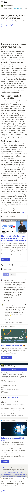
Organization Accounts (8, 476)
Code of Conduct (10, 322)
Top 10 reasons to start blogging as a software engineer (13, 402)
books (3, 21)
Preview (13, 274)
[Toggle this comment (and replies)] (2, 283)
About (23, 476)
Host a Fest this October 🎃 (13, 345)
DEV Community (6, 467)
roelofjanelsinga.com (17, 8)
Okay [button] (4, 490)
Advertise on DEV (22, 474)
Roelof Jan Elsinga (9, 5)
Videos (21, 472)
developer (15, 21)
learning (8, 21)
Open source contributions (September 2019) (12, 409)
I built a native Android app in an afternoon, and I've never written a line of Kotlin (13, 238)
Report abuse (19, 322)
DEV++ (17, 472)
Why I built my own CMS (12, 414)
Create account (22, 2)
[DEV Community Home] (5, 2)
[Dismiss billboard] (26, 478)
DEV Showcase (17, 476)
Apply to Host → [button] (6, 357)
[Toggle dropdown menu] (26, 217)
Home (5, 472)
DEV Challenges (11, 472)
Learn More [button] (5, 461)
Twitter (23, 212)
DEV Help (15, 474)
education (22, 21)
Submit (6, 274)
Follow (14, 369)
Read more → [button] (5, 259)
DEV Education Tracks (6, 474)
